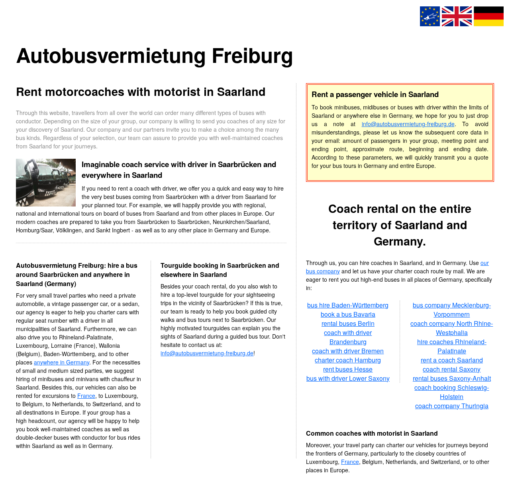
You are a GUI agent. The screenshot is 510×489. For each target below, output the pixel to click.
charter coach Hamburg (348, 359)
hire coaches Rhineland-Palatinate (451, 346)
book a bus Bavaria (348, 314)
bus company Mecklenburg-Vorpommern (452, 309)
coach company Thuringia (451, 405)
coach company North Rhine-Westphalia (451, 328)
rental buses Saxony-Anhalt (452, 378)
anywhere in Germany (61, 362)
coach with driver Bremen (348, 350)
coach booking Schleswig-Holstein (451, 392)
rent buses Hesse (348, 369)
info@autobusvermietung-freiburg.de (207, 353)
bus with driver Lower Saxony (348, 378)
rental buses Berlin (348, 323)
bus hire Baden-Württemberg (347, 305)
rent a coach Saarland (452, 359)
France (86, 395)
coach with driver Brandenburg (348, 337)
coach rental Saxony (452, 369)
